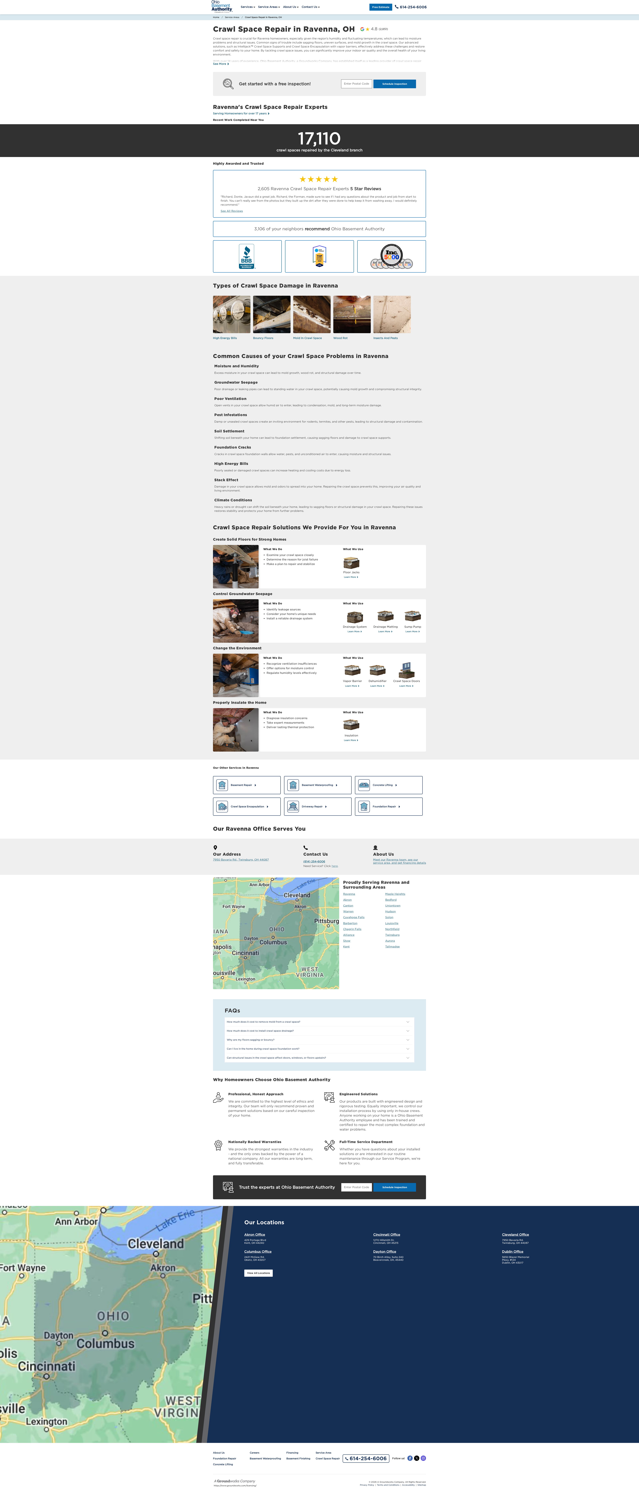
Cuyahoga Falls (353, 917)
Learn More (350, 577)
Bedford (391, 899)
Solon (389, 917)
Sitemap (422, 1485)
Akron (347, 899)
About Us (289, 6)
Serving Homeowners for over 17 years (240, 113)
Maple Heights (395, 894)
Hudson (390, 911)
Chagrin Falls (352, 929)
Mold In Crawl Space (307, 338)
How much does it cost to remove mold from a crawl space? (263, 1021)
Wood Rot (340, 338)
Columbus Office (258, 1251)
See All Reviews (232, 211)
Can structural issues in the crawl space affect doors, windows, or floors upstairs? (276, 1057)
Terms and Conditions (388, 1485)
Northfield (392, 929)
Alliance (348, 935)
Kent (346, 946)
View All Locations (258, 1273)
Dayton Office (384, 1251)
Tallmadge (392, 946)
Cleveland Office (515, 1234)
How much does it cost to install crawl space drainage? (260, 1030)
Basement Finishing (298, 1458)
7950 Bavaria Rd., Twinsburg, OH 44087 (241, 859)
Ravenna (349, 894)
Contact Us (309, 6)
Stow (346, 940)
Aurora (390, 940)
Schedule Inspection (394, 84)
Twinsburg (392, 935)
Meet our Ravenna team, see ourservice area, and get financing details (399, 861)
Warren (348, 911)
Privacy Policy (367, 1485)
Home (216, 17)
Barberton (350, 923)
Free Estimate (380, 7)
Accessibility (408, 1485)
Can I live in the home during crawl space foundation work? (263, 1048)
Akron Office (254, 1234)
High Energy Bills (225, 338)
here (335, 866)
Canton (348, 905)
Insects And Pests (385, 338)
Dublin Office (512, 1251)
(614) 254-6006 (314, 861)
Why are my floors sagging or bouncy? (250, 1039)
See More (220, 63)
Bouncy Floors (263, 338)
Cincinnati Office (386, 1234)
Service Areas (267, 6)
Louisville (391, 923)
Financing (292, 1452)
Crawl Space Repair (328, 1458)
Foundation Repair (224, 1458)
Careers (254, 1452)
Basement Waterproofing (265, 1458)
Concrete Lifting (223, 1464)
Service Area (323, 1452)
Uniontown (392, 905)
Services (247, 6)
